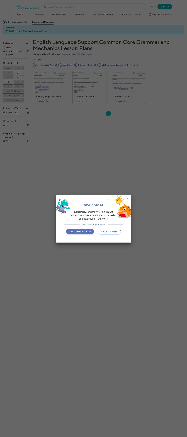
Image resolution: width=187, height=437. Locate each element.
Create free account (80, 231)
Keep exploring (109, 231)
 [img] (127, 198)
